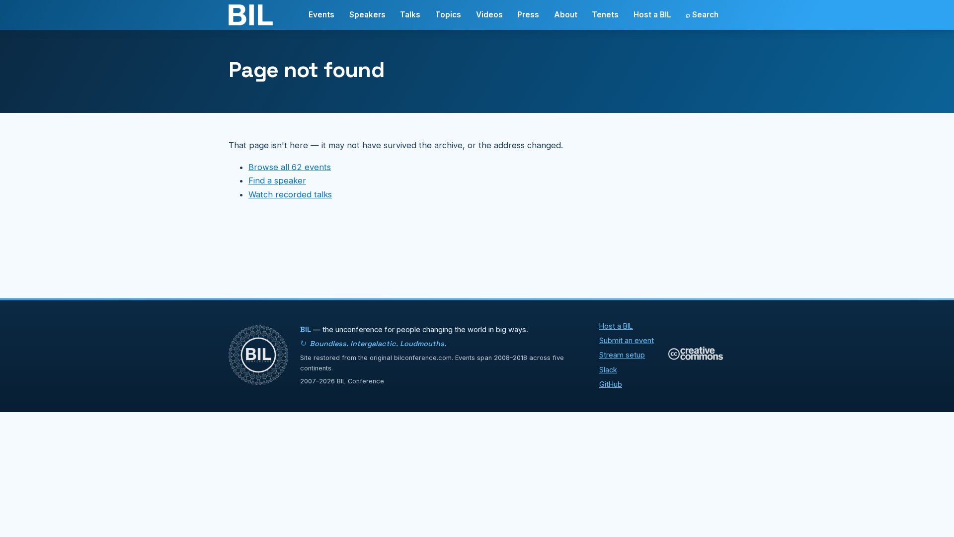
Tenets (605, 14)
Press (528, 14)
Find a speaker (277, 180)
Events (321, 14)
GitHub (610, 384)
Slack (608, 369)
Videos (489, 14)
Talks (410, 14)
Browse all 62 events (289, 167)
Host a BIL (652, 14)
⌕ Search (702, 14)
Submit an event (626, 340)
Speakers (367, 14)
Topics (448, 14)
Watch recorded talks (290, 194)
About (565, 14)
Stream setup (622, 355)
